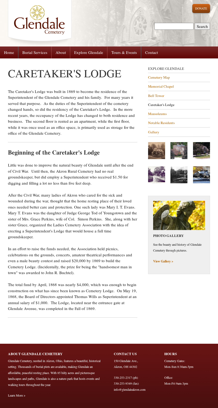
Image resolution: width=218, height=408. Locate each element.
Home (9, 52)
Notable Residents (161, 122)
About (61, 52)
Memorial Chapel (161, 86)
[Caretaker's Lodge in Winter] (201, 182)
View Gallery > (163, 261)
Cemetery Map (159, 77)
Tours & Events (124, 52)
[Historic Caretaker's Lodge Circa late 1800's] (156, 157)
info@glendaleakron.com (129, 389)
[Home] (36, 23)
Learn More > (17, 395)
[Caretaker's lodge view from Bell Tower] (178, 157)
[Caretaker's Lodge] (201, 157)
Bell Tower (156, 95)
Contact (151, 52)
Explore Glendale (88, 52)
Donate (201, 8)
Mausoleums (157, 113)
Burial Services (34, 52)
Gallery (153, 132)
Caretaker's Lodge (161, 104)
